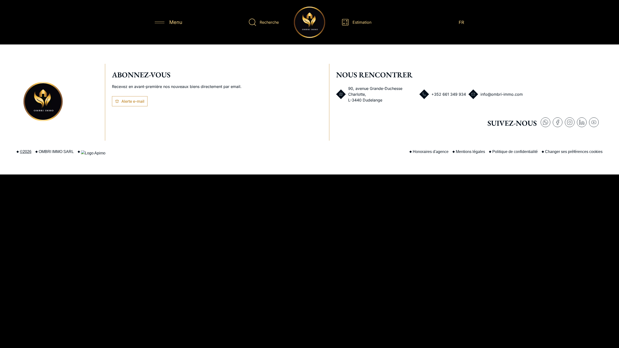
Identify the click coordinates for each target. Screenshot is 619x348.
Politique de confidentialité (515, 152)
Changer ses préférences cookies (574, 152)
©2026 (25, 152)
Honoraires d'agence (431, 152)
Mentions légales (470, 152)
